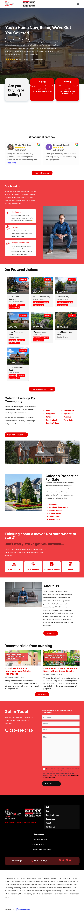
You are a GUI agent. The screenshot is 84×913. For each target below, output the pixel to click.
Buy (47, 811)
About (48, 823)
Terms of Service (49, 777)
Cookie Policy (38, 844)
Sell (47, 807)
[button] (78, 4)
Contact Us (50, 827)
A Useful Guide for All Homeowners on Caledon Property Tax (18, 671)
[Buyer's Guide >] (14, 564)
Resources (50, 819)
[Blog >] (70, 564)
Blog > (70, 569)
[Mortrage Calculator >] (52, 564)
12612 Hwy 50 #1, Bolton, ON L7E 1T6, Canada (20, 822)
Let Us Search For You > (42, 91)
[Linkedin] (66, 860)
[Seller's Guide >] (33, 564)
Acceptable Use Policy (42, 849)
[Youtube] (70, 860)
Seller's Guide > (33, 569)
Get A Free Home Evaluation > (67, 92)
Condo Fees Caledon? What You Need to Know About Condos (60, 669)
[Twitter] (63, 860)
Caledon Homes (52, 815)
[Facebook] (60, 860)
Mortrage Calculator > (52, 569)
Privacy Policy (75, 775)
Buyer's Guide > (14, 569)
